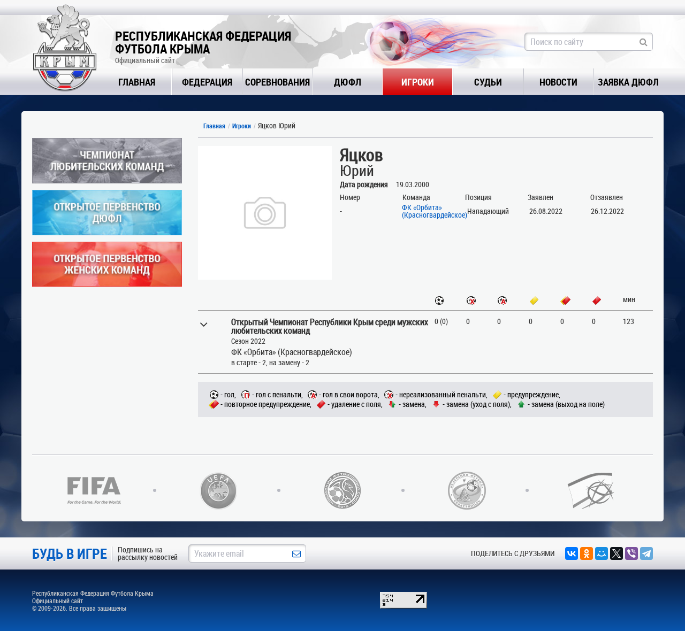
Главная (136, 81)
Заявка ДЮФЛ (628, 81)
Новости (558, 81)
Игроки (417, 81)
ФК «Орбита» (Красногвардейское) (434, 211)
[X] (616, 553)
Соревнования (277, 81)
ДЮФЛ (347, 81)
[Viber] (631, 553)
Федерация (207, 81)
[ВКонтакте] (571, 553)
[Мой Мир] (601, 553)
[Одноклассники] (586, 553)
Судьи (488, 81)
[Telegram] (646, 553)
